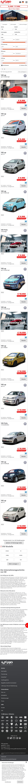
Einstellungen (8, 782)
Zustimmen (20, 781)
